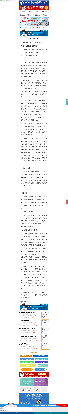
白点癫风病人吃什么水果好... (27, 336)
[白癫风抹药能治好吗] (45, 323)
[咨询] (30, 3)
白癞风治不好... (23, 344)
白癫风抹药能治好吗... (25, 320)
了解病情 (27, 369)
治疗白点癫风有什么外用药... (27, 328)
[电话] (45, 3)
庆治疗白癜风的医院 (27, 359)
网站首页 (22, 11)
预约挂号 (30, 15)
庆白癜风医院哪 (28, 365)
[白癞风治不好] (45, 346)
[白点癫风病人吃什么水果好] (45, 338)
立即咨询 (51, 412)
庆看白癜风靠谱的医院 (27, 362)
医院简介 (30, 11)
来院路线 (44, 15)
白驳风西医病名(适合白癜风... (27, 312)
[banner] (34, 21)
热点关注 (37, 15)
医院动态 (22, 15)
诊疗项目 (44, 11)
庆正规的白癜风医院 (41, 359)
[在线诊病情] (34, 33)
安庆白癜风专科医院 (28, 27)
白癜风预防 (39, 27)
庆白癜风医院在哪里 (43, 365)
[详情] (33, 317)
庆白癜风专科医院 (26, 356)
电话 (40, 369)
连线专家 (17, 412)
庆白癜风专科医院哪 (40, 356)
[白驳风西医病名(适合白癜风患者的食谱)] (45, 315)
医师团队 (37, 11)
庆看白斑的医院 (41, 362)
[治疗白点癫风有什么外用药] (45, 330)
